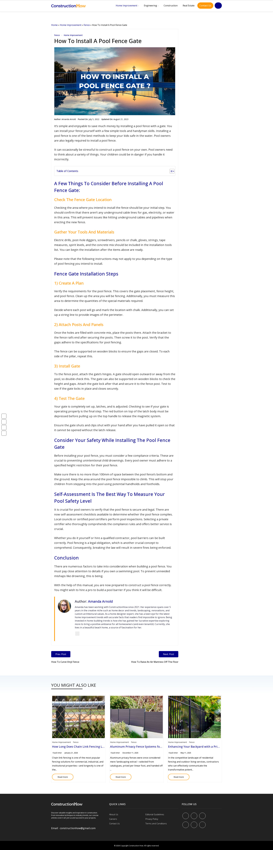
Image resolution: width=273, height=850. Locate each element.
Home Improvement (126, 5)
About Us (113, 814)
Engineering (150, 5)
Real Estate (189, 5)
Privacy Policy (151, 818)
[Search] (218, 5)
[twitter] (194, 816)
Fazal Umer (57, 753)
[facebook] (185, 816)
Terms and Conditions (156, 823)
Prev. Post (60, 654)
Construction (171, 5)
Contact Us (205, 5)
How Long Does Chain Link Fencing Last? (80, 746)
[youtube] (185, 825)
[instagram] (202, 825)
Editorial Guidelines (154, 814)
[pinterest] (202, 816)
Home (54, 25)
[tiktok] (194, 825)
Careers (113, 818)
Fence (87, 25)
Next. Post (168, 654)
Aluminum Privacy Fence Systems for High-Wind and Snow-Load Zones (159, 746)
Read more (60, 776)
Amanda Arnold (69, 119)
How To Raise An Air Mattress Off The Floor (154, 661)
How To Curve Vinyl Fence (65, 661)
